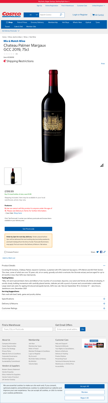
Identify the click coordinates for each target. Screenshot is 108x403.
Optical (88, 22)
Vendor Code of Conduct (10, 377)
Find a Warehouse (11, 325)
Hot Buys (65, 22)
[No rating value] (10, 54)
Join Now (32, 343)
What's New (77, 22)
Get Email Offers (63, 325)
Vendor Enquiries (8, 372)
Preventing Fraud (61, 359)
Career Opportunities (9, 346)
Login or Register (80, 14)
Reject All (85, 398)
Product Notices (60, 356)
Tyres (98, 22)
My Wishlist (32, 361)
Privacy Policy (6, 351)
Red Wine (33, 37)
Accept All (84, 386)
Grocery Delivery (37, 22)
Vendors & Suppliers (11, 366)
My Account (33, 356)
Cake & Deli (18, 26)
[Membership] (58, 22)
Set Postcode (28, 229)
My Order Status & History (37, 359)
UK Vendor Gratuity (8, 379)
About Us (6, 340)
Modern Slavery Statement (11, 369)
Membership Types (35, 346)
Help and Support (61, 343)
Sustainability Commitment (11, 361)
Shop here (18, 213)
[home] (11, 14)
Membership (53, 22)
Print (103, 64)
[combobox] (31, 15)
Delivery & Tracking (61, 354)
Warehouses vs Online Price (64, 364)
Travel (7, 26)
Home (4, 37)
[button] (62, 15)
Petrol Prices (22, 22)
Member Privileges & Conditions (39, 351)
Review (85, 392)
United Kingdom (97, 6)
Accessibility (59, 366)
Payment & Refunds (61, 346)
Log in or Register (34, 354)
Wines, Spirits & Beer (15, 37)
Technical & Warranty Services (65, 361)
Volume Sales (33, 364)
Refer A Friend (33, 349)
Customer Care (61, 340)
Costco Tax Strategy (8, 349)
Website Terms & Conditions (11, 354)
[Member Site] (36, 26)
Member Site (31, 26)
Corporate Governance (9, 356)
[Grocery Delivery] (44, 22)
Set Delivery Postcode (9, 31)
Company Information (9, 343)
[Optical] (91, 22)
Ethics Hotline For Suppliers (11, 374)
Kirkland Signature (8, 359)
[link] (97, 252)
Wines (26, 37)
